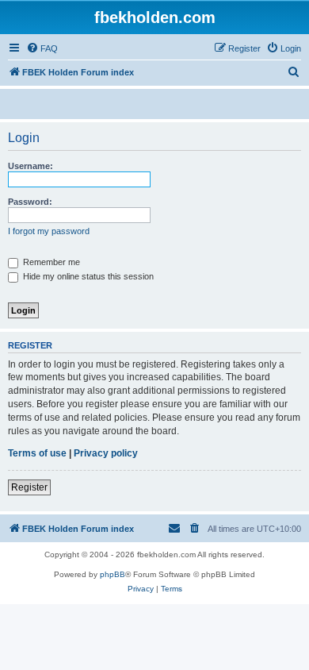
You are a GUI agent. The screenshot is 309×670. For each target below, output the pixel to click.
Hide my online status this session (87, 276)
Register (29, 487)
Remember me (50, 262)
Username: (30, 166)
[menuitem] (42, 48)
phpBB (112, 574)
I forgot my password (49, 231)
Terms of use (37, 453)
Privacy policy (106, 453)
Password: (30, 201)
